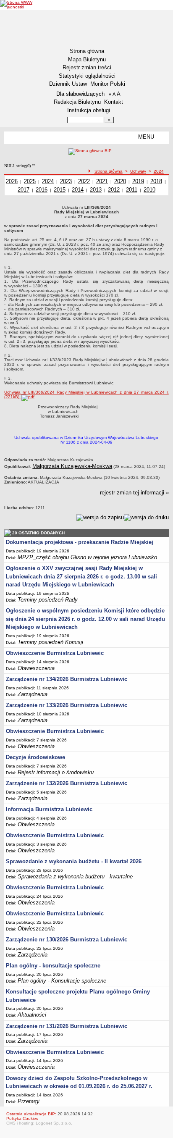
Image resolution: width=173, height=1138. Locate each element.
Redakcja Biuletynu (77, 102)
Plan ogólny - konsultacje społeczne (53, 965)
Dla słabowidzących (80, 94)
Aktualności (32, 1015)
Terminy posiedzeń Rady (48, 600)
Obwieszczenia (36, 668)
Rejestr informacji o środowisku (56, 772)
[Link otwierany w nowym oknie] (18, 4)
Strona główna (87, 51)
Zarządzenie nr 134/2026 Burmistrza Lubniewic (66, 679)
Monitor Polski (107, 84)
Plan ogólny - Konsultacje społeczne (62, 981)
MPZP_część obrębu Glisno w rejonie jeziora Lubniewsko (87, 557)
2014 (78, 190)
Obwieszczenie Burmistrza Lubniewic (55, 653)
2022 (84, 181)
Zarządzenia (32, 694)
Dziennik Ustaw (68, 84)
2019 (138, 181)
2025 (30, 181)
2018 (156, 181)
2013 (96, 190)
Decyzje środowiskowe (35, 757)
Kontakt (113, 102)
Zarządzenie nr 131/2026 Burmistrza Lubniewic (66, 1026)
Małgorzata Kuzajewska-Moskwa (72, 466)
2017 (23, 190)
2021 (102, 181)
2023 (66, 181)
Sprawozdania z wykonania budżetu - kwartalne (75, 876)
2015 (60, 190)
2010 (149, 190)
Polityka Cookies (22, 1118)
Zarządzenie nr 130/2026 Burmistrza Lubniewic (66, 939)
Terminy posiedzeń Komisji (50, 642)
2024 (159, 171)
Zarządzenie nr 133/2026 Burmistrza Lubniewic (66, 705)
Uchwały (138, 171)
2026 (12, 181)
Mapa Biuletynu (87, 59)
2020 (120, 181)
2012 (114, 190)
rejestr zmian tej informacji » (134, 492)
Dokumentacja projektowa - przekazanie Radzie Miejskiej (79, 542)
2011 (131, 190)
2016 (41, 190)
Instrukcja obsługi (88, 110)
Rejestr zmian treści (87, 67)
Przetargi (28, 1101)
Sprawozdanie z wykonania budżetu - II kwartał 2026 (74, 861)
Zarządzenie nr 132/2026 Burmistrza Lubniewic (66, 783)
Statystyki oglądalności (87, 76)
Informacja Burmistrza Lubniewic (49, 809)
